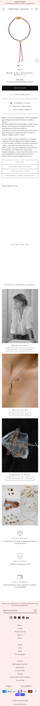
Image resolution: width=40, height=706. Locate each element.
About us (20, 635)
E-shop (20, 628)
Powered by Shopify (20, 704)
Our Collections (20, 414)
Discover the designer (20, 349)
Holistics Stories (20, 632)
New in (20, 625)
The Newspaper (20, 654)
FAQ (20, 648)
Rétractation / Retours (20, 664)
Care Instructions (20, 171)
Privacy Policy (20, 670)
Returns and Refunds (20, 166)
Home (19, 69)
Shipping (17, 82)
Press (20, 651)
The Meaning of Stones (20, 478)
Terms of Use (20, 680)
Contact (20, 638)
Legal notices (20, 667)
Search (20, 645)
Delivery (20, 162)
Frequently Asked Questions (20, 175)
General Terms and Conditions (20, 677)
